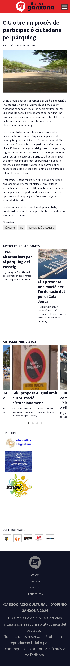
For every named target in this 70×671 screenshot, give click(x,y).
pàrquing (9, 227)
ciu (21, 227)
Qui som (35, 574)
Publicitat (35, 587)
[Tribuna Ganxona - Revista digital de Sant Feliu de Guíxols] (35, 563)
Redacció (8, 45)
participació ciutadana (41, 227)
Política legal (36, 594)
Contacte (35, 581)
